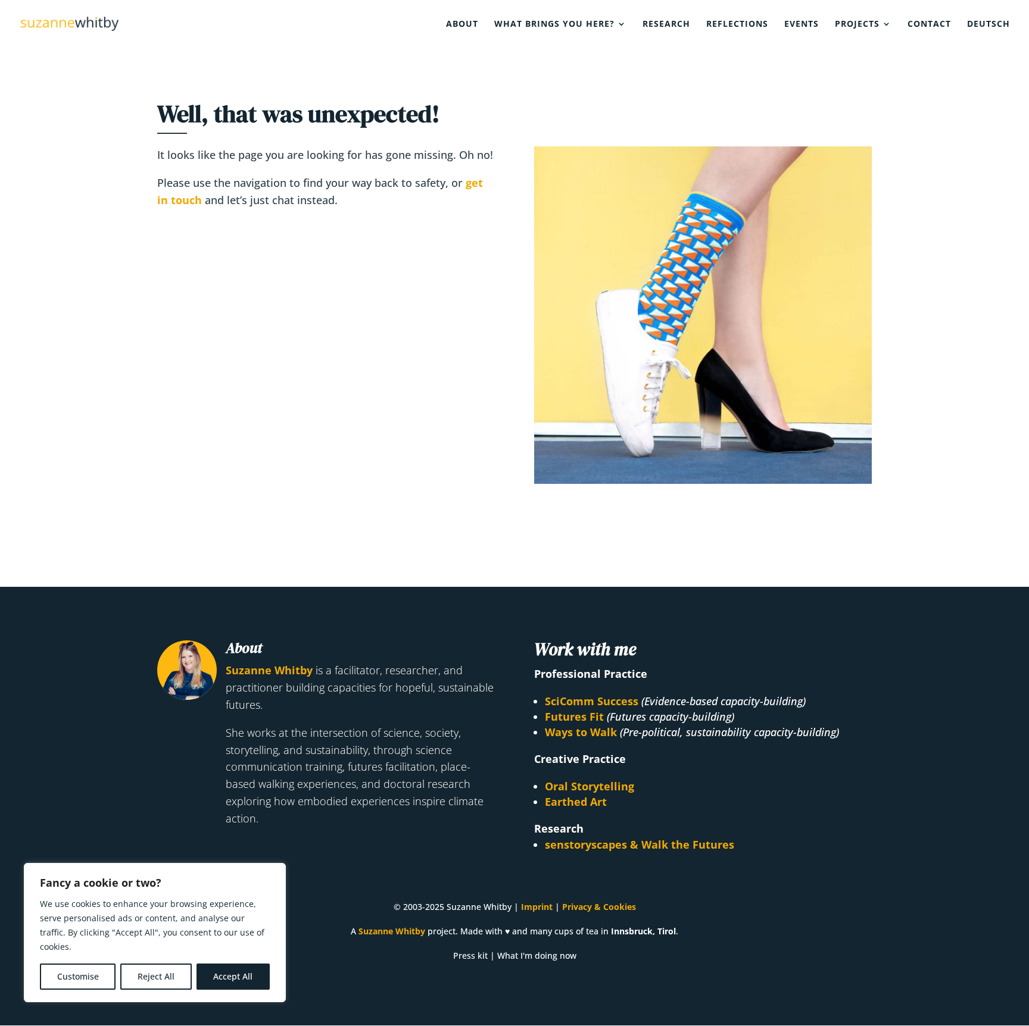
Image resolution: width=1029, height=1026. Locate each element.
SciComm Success (591, 701)
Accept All (232, 976)
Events (801, 24)
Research (666, 24)
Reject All (156, 976)
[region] (155, 932)
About (462, 24)
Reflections (737, 24)
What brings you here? (554, 24)
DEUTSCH (988, 24)
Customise (78, 976)
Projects (857, 24)
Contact (929, 24)
